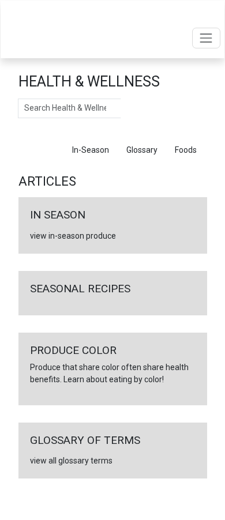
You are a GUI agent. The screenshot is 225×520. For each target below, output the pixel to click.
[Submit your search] (132, 108)
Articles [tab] (41, 150)
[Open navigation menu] (206, 38)
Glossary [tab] (142, 150)
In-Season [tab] (90, 150)
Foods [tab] (186, 150)
